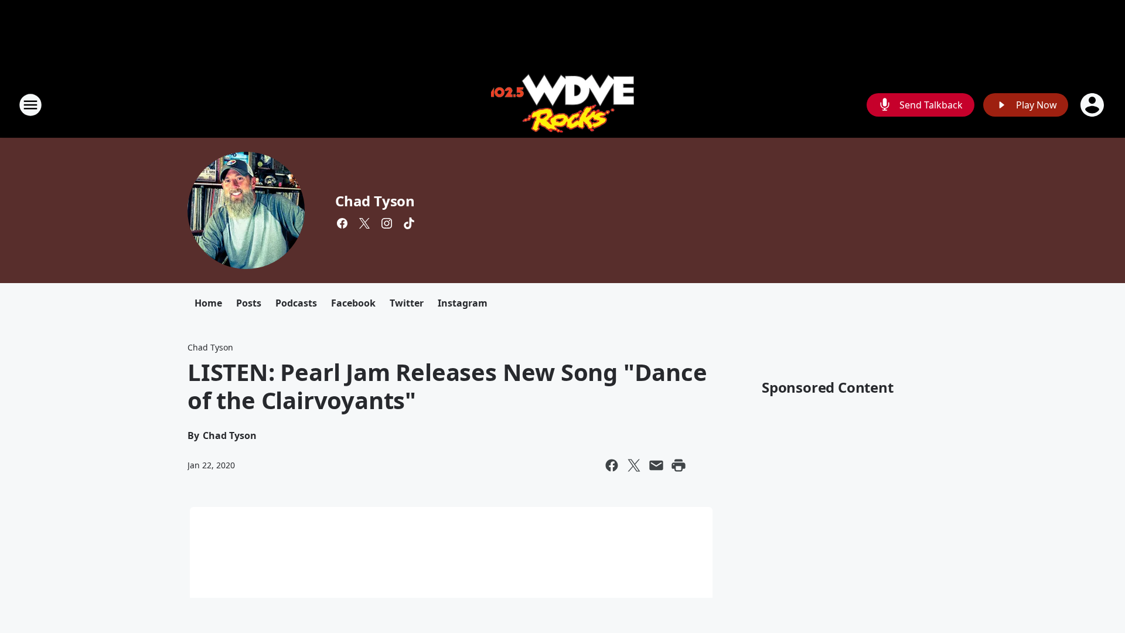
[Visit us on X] (364, 223)
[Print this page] (678, 465)
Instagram (463, 303)
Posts (248, 303)
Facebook (353, 303)
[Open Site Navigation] (30, 105)
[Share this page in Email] (656, 465)
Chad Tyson (375, 200)
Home (208, 303)
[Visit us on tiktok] (409, 223)
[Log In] (1093, 105)
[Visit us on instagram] (387, 223)
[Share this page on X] (634, 465)
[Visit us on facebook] (342, 223)
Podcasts (296, 303)
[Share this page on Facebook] (612, 465)
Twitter (407, 303)
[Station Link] (562, 104)
